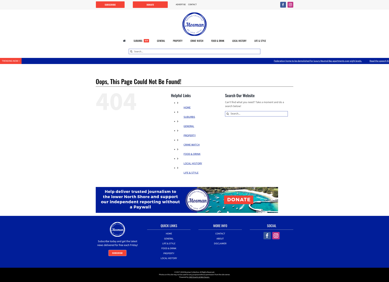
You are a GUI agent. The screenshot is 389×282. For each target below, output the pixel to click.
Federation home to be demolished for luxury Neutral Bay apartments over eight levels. (304, 61)
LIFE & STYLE (191, 173)
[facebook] (283, 5)
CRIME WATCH (192, 145)
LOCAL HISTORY (193, 163)
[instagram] (290, 5)
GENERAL (189, 126)
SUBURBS (189, 117)
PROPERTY (190, 135)
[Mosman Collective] (194, 14)
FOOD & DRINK (192, 154)
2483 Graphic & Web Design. (199, 277)
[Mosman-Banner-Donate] (187, 188)
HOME (187, 107)
